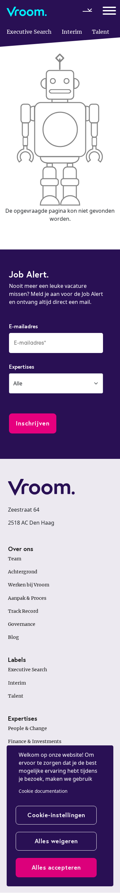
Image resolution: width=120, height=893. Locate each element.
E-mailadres (23, 326)
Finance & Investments (34, 741)
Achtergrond (22, 572)
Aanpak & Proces (27, 598)
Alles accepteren (56, 867)
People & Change (27, 728)
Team (14, 559)
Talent (15, 696)
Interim (17, 683)
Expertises (21, 366)
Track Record (23, 611)
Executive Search (27, 670)
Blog (13, 637)
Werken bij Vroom (28, 585)
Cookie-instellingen (56, 815)
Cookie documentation (43, 791)
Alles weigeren (56, 841)
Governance (21, 624)
